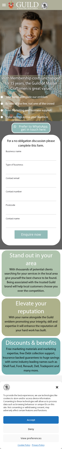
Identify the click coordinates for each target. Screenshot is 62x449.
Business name (13, 151)
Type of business (14, 164)
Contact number (14, 191)
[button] (57, 387)
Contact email (12, 178)
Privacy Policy (38, 445)
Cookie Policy (24, 445)
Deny (31, 429)
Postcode (10, 204)
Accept (31, 419)
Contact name (13, 218)
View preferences (31, 438)
